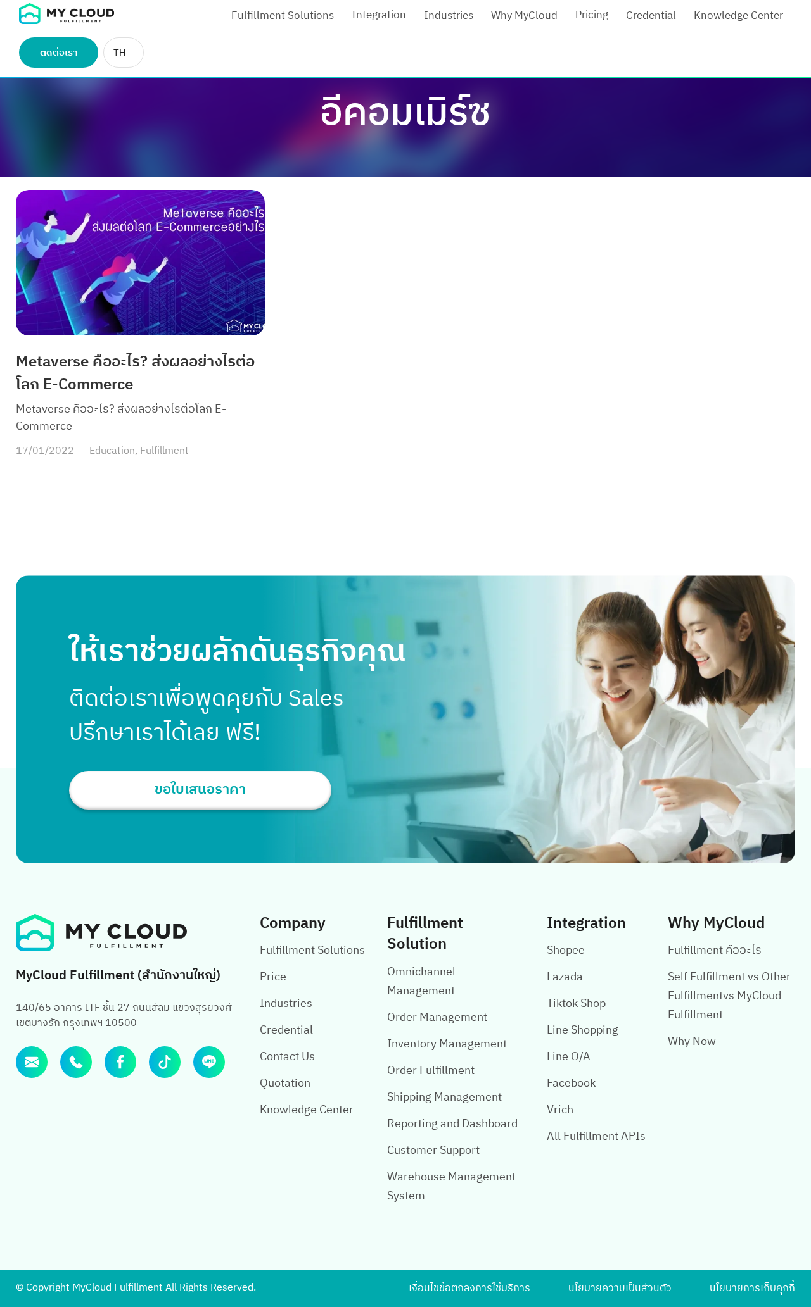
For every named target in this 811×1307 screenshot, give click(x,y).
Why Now (692, 1041)
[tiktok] (165, 1062)
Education (112, 451)
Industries (448, 16)
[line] (209, 1062)
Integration (379, 15)
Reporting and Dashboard (452, 1124)
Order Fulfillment (431, 1070)
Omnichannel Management (421, 982)
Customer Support (433, 1150)
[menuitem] (123, 52)
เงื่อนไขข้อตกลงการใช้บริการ (469, 1288)
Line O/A (569, 1056)
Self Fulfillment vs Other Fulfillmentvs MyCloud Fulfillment (729, 996)
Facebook (571, 1083)
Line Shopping (582, 1030)
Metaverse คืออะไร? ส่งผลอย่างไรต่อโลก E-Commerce (135, 373)
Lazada (565, 977)
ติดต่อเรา (59, 53)
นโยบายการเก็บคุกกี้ (752, 1288)
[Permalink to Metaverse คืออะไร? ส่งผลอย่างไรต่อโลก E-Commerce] (140, 262)
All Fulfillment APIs (596, 1136)
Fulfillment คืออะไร (715, 950)
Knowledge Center (738, 16)
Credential (651, 16)
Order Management (437, 1017)
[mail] (32, 1062)
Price (273, 977)
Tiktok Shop (576, 1003)
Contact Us (287, 1056)
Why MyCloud (524, 16)
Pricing (591, 15)
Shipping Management (444, 1097)
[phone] (76, 1062)
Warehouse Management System (451, 1187)
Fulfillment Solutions (282, 16)
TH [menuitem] (119, 53)
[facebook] (120, 1062)
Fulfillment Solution (425, 934)
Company (293, 923)
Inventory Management (447, 1044)
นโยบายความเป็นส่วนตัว (620, 1288)
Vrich (560, 1110)
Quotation (285, 1083)
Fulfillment (164, 451)
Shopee (566, 950)
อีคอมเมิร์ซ (405, 113)
